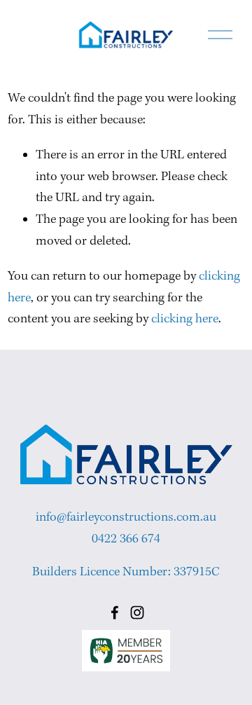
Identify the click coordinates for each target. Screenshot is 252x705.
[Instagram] (137, 612)
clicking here (184, 319)
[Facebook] (115, 612)
